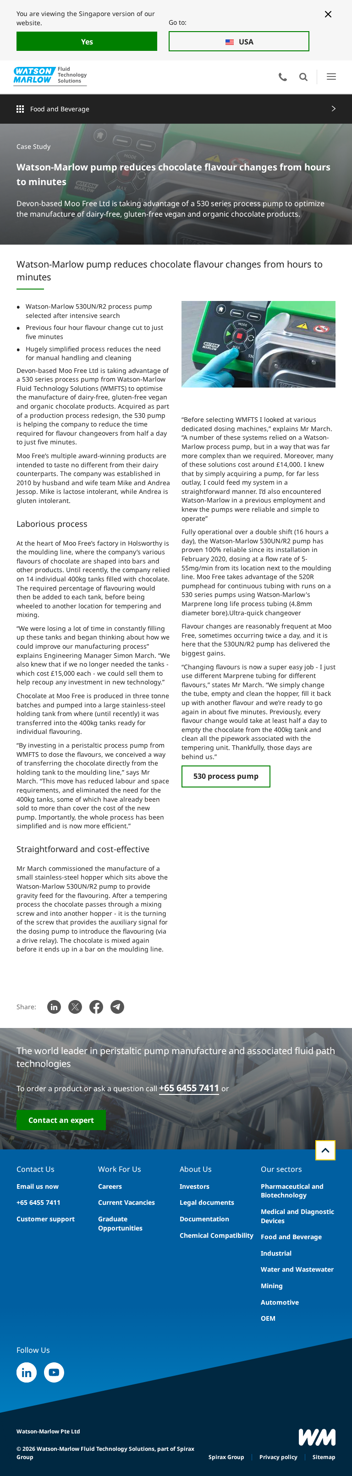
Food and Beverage (59, 108)
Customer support (45, 1218)
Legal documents (207, 1202)
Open (303, 77)
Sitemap (324, 1457)
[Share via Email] (117, 1007)
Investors (194, 1186)
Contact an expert (61, 1120)
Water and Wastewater (297, 1269)
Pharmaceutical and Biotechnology (292, 1191)
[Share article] (54, 1007)
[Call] (283, 77)
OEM (268, 1318)
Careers (110, 1186)
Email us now (37, 1186)
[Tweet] (75, 1007)
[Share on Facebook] (96, 1007)
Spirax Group (226, 1457)
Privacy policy (278, 1457)
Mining (272, 1285)
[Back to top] (325, 1150)
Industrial (276, 1253)
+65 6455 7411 (189, 1088)
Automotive (280, 1302)
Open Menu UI (331, 77)
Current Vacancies (126, 1202)
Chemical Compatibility (216, 1235)
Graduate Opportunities (120, 1223)
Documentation (204, 1218)
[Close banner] (328, 14)
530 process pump (225, 776)
